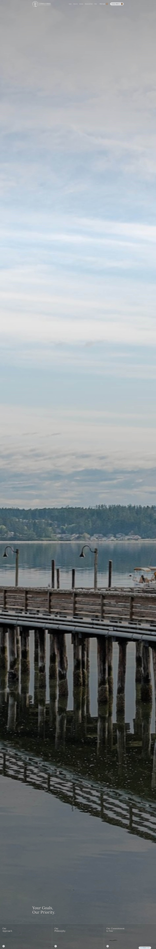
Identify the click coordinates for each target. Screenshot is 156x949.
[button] (70, 4)
